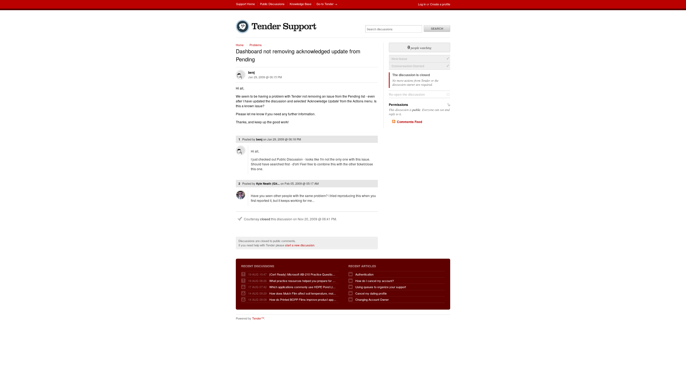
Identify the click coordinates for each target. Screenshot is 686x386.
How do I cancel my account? (374, 281)
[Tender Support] (277, 31)
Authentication (364, 274)
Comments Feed (409, 121)
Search (437, 29)
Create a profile (440, 4)
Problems (255, 45)
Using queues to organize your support (380, 287)
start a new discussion (299, 245)
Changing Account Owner (372, 299)
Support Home (245, 4)
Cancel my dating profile (371, 293)
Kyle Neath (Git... (268, 183)
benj (251, 72)
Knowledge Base (300, 4)
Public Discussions (272, 4)
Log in (422, 4)
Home (240, 45)
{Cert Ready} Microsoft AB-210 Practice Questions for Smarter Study (302, 274)
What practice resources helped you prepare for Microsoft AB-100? (302, 281)
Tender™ (258, 318)
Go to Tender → (326, 4)
